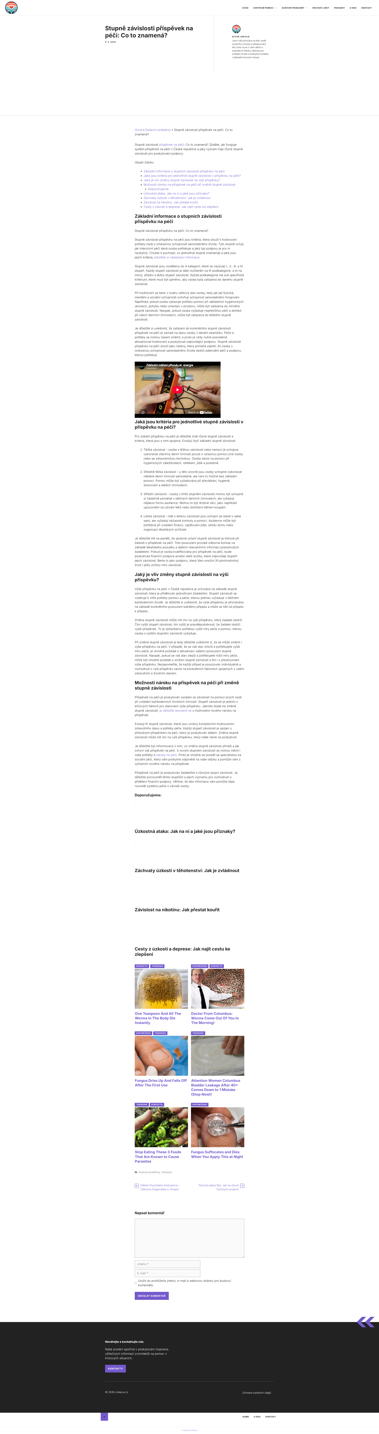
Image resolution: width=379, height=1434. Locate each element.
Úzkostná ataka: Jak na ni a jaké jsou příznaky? (176, 193)
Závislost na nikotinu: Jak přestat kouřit (171, 202)
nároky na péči (166, 755)
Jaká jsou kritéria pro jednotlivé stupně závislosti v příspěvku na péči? (192, 175)
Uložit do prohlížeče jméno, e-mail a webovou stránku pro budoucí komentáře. (184, 1283)
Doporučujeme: (158, 189)
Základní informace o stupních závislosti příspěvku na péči (184, 171)
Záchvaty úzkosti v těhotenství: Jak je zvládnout (177, 198)
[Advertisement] (189, 93)
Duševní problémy (293, 8)
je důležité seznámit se (176, 710)
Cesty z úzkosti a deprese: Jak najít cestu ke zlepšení (181, 207)
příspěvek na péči (171, 144)
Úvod (245, 8)
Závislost (166, 1172)
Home (246, 1417)
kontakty (115, 1368)
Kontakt (366, 8)
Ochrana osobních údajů (256, 1392)
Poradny (339, 8)
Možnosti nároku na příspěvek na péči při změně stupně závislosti (190, 184)
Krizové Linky (321, 8)
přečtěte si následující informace (176, 257)
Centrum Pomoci (263, 8)
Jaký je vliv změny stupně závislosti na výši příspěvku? (182, 180)
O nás (353, 8)
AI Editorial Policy (189, 1430)
